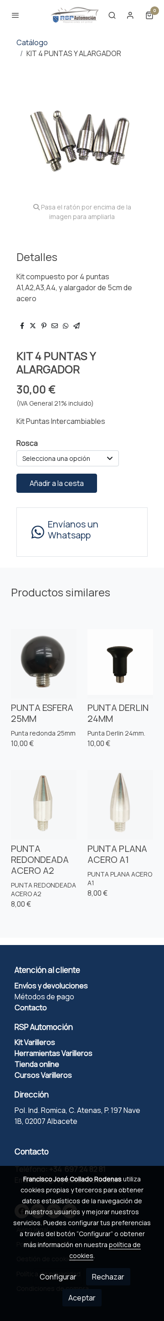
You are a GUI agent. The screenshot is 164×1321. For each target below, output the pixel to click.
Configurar (58, 1277)
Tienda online (38, 1064)
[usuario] (130, 15)
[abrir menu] (15, 15)
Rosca (27, 443)
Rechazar (108, 1277)
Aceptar (82, 1298)
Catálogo (32, 42)
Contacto (31, 1007)
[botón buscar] (112, 15)
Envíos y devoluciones (51, 986)
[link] (74, 15)
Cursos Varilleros (43, 1075)
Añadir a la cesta (57, 483)
